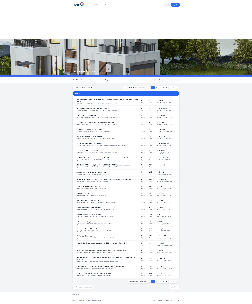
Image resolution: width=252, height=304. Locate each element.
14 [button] (174, 87)
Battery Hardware (112, 160)
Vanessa (80, 117)
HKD (79, 216)
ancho (80, 275)
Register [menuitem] (175, 5)
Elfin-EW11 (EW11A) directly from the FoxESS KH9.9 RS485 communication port (103, 165)
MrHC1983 (81, 138)
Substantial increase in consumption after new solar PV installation (100, 266)
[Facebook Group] (80, 294)
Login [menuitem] (168, 5)
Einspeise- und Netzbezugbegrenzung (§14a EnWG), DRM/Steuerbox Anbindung (104, 179)
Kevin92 (82, 174)
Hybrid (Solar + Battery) (110, 124)
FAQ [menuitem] (106, 5)
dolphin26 (81, 238)
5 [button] (166, 87)
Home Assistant (108, 231)
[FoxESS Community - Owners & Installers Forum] (78, 5)
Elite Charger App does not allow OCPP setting (92, 108)
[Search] (174, 80)
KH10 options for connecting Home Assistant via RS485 (95, 122)
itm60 (80, 268)
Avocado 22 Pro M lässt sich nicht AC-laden (91, 172)
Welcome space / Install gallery (112, 117)
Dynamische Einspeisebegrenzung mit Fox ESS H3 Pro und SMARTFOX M (101, 243)
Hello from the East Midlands (86, 115)
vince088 (83, 131)
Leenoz (99, 300)
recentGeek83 (82, 160)
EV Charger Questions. (84, 236)
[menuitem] (93, 5)
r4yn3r (80, 103)
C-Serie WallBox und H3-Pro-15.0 (88, 186)
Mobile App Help (112, 110)
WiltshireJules (84, 145)
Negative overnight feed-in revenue (89, 144)
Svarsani (80, 167)
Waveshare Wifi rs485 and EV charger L (90, 229)
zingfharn (81, 231)
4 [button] (163, 87)
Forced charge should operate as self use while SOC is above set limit (101, 250)
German (107, 174)
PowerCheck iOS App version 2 (87, 151)
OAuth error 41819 (82, 193)
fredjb (80, 252)
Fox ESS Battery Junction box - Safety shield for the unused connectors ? (102, 158)
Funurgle (80, 261)
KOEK (80, 188)
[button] (178, 87)
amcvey (80, 124)
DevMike (81, 152)
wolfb (80, 209)
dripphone (81, 181)
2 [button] (156, 87)
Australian (108, 131)
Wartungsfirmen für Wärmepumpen (88, 207)
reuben (80, 195)
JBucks (80, 202)
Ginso (80, 224)
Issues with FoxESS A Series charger (89, 129)
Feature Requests (109, 138)
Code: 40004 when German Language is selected (94, 273)
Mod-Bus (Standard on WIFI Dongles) (89, 136)
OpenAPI (104, 195)
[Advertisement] (126, 23)
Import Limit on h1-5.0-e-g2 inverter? (89, 215)
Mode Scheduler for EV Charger (87, 200)
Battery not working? (83, 222)
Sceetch (80, 245)
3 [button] (159, 87)
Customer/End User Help (109, 103)
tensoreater (83, 110)
